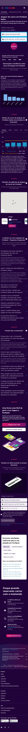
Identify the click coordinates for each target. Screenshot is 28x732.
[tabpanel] (14, 92)
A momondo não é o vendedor (10, 654)
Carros (4, 665)
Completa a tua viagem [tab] (9, 553)
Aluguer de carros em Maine (6, 666)
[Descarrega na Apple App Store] (14, 721)
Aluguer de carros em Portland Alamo (12, 564)
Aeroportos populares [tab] (17, 546)
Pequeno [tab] (4, 130)
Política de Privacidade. (5, 524)
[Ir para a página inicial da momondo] (10, 8)
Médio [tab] (10, 130)
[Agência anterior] (3, 210)
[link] (12, 225)
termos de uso (20, 523)
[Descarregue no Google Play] (5, 721)
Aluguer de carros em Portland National (12, 574)
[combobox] (8, 28)
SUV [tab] (21, 130)
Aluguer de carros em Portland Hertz (11, 571)
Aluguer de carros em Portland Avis (11, 566)
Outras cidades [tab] (7, 550)
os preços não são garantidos (12, 649)
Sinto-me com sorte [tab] (8, 557)
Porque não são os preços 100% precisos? (11, 659)
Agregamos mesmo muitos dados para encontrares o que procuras (12, 657)
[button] (2, 8)
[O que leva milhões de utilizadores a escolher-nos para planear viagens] (26, 331)
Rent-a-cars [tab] (6, 546)
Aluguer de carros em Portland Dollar (12, 576)
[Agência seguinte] (25, 210)
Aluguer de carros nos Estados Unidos (15, 665)
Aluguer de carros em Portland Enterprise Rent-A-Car (13, 569)
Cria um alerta (10, 627)
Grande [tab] (16, 130)
